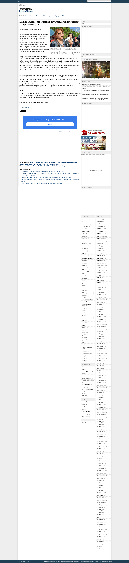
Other (83, 310)
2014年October (100, 443)
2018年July (99, 334)
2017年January (100, 378)
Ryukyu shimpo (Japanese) (88, 414)
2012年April (99, 517)
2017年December (100, 351)
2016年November (101, 382)
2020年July (99, 275)
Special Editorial (85, 335)
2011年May (99, 544)
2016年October (100, 385)
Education (84, 253)
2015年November (101, 412)
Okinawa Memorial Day (87, 301)
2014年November (101, 441)
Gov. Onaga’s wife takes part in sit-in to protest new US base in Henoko (43, 171)
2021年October (100, 238)
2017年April (99, 370)
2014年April (99, 458)
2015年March (100, 431)
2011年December (100, 527)
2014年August (100, 448)
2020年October (100, 268)
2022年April (99, 224)
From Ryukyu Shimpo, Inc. (87, 378)
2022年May (99, 221)
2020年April (99, 282)
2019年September (101, 299)
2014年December (100, 439)
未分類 (83, 361)
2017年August (100, 360)
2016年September (101, 387)
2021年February (100, 258)
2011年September (101, 534)
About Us (84, 367)
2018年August (100, 331)
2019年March (100, 314)
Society (83, 332)
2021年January (100, 260)
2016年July (99, 392)
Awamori (84, 228)
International (84, 278)
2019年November (101, 294)
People (83, 315)
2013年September (101, 475)
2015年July (99, 422)
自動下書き (84, 395)
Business (83, 233)
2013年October (100, 473)
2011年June (99, 541)
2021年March (100, 255)
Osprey (83, 308)
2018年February (100, 346)
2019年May (99, 309)
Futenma (83, 265)
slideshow (84, 327)
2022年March (100, 226)
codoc (75, 131)
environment (84, 260)
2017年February (100, 375)
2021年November (101, 236)
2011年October (100, 531)
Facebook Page (85, 401)
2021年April (99, 253)
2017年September (101, 358)
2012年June (99, 512)
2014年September (101, 446)
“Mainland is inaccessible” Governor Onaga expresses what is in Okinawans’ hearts (47, 177)
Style (83, 342)
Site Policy (84, 393)
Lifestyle (83, 285)
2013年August (100, 478)
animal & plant (85, 219)
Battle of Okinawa (85, 231)
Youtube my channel (86, 416)
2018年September (101, 329)
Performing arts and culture (87, 318)
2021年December (100, 233)
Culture (83, 241)
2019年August (100, 302)
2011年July (99, 539)
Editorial (83, 251)
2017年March (100, 373)
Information (84, 275)
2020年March (100, 285)
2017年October (100, 356)
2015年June (99, 424)
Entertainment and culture (87, 258)
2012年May (99, 514)
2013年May (99, 485)
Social (83, 330)
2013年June (99, 483)
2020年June (99, 277)
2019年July (99, 304)
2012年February (100, 522)
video (83, 356)
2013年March (100, 490)
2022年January (100, 231)
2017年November (101, 353)
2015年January (100, 436)
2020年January (100, 290)
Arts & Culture (85, 226)
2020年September (101, 270)
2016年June (99, 395)
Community (84, 238)
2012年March (100, 519)
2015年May (99, 426)
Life (82, 283)
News (83, 295)
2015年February (100, 434)
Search (87, 1)
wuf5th (83, 358)
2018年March (100, 343)
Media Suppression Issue (87, 293)
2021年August (100, 243)
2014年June (99, 453)
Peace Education (85, 313)
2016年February (100, 404)
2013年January (100, 495)
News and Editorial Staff (87, 384)
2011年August (100, 536)
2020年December (100, 263)
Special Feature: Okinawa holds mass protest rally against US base (46, 16)
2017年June (99, 365)
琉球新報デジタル (63, 131)
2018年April (99, 341)
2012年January (100, 524)
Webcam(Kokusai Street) (96, 78)
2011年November (101, 529)
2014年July (99, 451)
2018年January (100, 348)
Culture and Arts (85, 243)
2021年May (99, 251)
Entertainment (84, 255)
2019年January (100, 319)
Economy (84, 248)
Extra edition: (84, 263)
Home (19, 1)
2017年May (99, 368)
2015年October (100, 414)
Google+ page (85, 404)
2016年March (100, 402)
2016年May (99, 397)
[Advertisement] (79, 8)
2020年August (100, 272)
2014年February (100, 463)
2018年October (100, 326)
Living (83, 288)
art (82, 221)
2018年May (99, 338)
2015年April (99, 429)
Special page (84, 337)
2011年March (100, 549)
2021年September (101, 241)
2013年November (101, 470)
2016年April (99, 400)
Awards (83, 369)
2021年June (99, 248)
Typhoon (83, 344)
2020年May (99, 280)
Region (83, 322)
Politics (83, 320)
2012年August (100, 507)
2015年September (101, 417)
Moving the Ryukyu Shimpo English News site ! (92, 84)
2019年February (100, 316)
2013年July (99, 480)
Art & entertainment (86, 224)
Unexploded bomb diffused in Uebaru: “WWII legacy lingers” (47, 166)
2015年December (100, 409)
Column (83, 236)
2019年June (99, 307)
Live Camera (84, 409)
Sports (83, 339)
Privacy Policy (85, 387)
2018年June (99, 336)
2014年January (100, 466)
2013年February (100, 492)
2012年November (101, 500)
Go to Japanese (24, 107)
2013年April (99, 488)
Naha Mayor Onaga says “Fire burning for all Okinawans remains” (41, 183)
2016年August (100, 390)
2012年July (99, 510)
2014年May (99, 456)
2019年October (100, 297)
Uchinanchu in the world (87, 353)
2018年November (101, 324)
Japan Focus (84, 406)
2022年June (99, 219)
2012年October (100, 502)
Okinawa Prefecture (86, 411)
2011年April (99, 546)
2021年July (99, 246)
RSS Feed (84, 422)
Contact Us (84, 375)
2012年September (101, 505)
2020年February (100, 287)
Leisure (83, 280)
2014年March (100, 461)
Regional (83, 325)
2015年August (100, 419)
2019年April (99, 312)
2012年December (100, 497)
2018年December (100, 321)
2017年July (99, 363)
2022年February (100, 228)
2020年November (101, 265)
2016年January (100, 407)
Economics (84, 246)
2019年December (100, 292)
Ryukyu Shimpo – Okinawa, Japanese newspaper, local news (32, 10)
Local (83, 290)
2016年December (100, 380)
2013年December (100, 468)
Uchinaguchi (84, 351)
